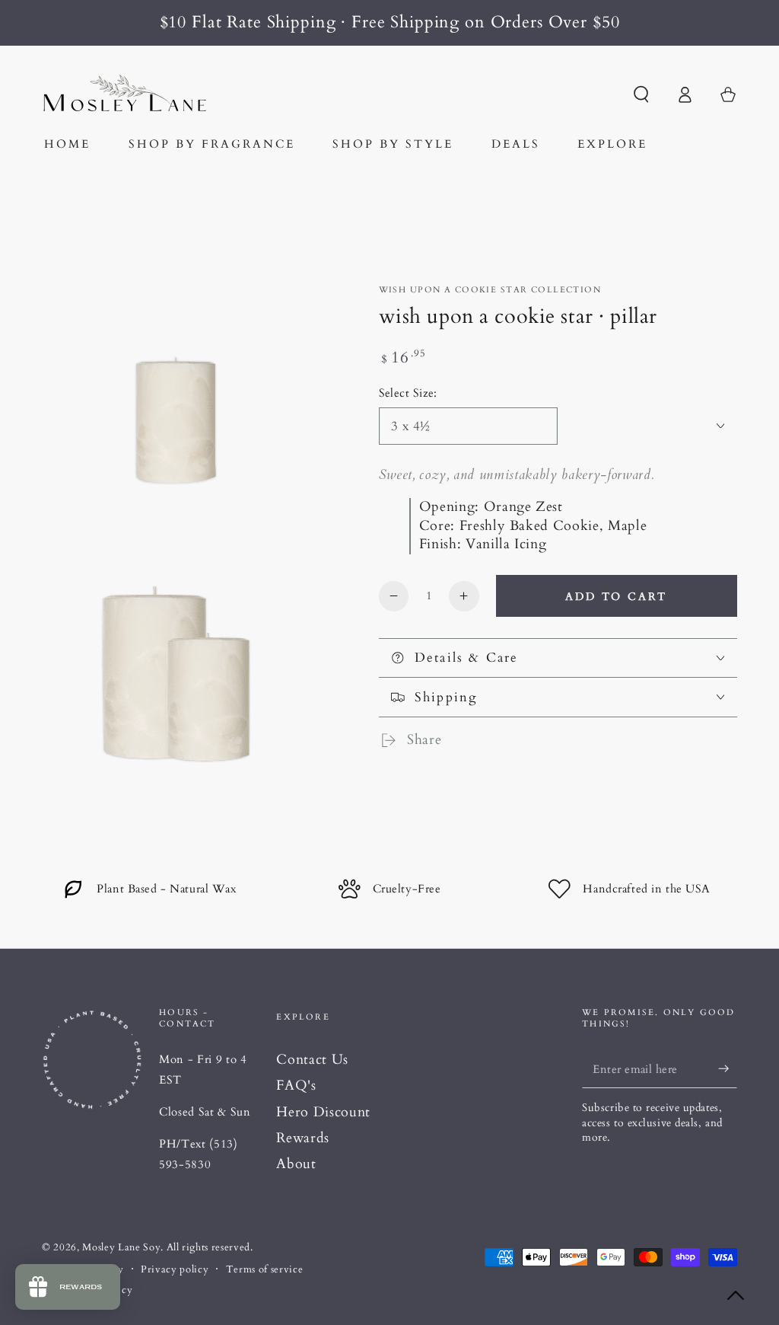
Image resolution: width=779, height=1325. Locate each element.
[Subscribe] (727, 1068)
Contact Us (312, 1059)
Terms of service (265, 1269)
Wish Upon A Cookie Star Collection (490, 289)
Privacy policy (174, 1269)
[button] (641, 94)
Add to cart (616, 596)
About (296, 1164)
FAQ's (296, 1085)
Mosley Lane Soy (121, 1247)
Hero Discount (323, 1112)
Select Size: (408, 393)
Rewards (302, 1138)
